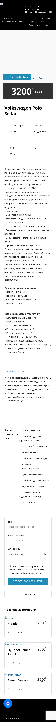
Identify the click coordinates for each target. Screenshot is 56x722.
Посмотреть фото (18, 77)
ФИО (10, 522)
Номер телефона (16, 535)
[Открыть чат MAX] (7, 703)
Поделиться (29, 594)
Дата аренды (14, 548)
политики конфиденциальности (25, 573)
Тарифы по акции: (14, 370)
